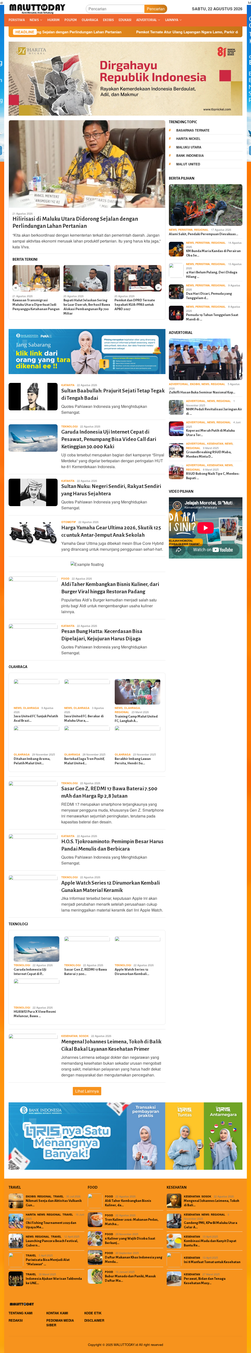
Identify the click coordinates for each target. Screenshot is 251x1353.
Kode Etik (92, 1313)
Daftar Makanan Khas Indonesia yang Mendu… (133, 1259)
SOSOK (84, 1036)
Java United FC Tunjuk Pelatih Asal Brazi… (36, 718)
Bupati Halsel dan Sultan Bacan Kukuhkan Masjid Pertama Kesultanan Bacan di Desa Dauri (136, 306)
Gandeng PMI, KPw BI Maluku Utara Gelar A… (210, 1225)
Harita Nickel (188, 138)
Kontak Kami (57, 1313)
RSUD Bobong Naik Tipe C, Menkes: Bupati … (212, 476)
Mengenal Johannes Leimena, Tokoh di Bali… (211, 1203)
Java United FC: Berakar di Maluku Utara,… (84, 718)
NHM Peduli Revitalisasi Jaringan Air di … (214, 411)
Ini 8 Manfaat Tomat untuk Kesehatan (212, 1262)
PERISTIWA (185, 230)
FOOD (65, 578)
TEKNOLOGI (69, 426)
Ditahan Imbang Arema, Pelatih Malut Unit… (32, 761)
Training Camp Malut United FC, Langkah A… (136, 719)
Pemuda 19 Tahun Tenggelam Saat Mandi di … (212, 317)
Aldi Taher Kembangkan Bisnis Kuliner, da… (128, 1203)
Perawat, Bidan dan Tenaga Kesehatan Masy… (205, 1281)
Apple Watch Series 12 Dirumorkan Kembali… (132, 972)
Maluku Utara (188, 147)
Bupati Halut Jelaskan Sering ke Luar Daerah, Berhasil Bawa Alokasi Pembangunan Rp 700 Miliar (36, 306)
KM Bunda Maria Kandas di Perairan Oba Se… (213, 253)
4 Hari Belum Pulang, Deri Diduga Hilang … (211, 274)
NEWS (18, 708)
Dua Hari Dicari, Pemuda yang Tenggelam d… (209, 296)
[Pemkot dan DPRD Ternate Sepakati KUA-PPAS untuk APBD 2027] (87, 278)
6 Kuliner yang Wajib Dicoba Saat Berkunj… (130, 1241)
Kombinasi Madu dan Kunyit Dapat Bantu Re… (210, 1243)
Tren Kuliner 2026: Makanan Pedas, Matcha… (132, 1222)
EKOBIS (195, 384)
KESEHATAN (69, 1036)
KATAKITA (68, 385)
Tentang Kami (21, 1313)
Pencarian (156, 9)
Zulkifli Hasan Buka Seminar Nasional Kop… (202, 392)
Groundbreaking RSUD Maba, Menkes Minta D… (209, 454)
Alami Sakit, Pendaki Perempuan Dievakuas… (203, 234)
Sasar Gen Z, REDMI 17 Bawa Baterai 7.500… (85, 972)
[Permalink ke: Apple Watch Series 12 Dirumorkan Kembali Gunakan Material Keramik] (137, 949)
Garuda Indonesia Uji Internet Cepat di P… (30, 972)
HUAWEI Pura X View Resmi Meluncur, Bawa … (35, 1014)
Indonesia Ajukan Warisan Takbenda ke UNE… (54, 1281)
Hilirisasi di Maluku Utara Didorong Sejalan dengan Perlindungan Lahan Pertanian (75, 222)
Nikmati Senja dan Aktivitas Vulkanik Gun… (54, 1203)
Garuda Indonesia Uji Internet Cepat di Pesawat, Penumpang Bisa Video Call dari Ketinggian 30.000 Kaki (108, 439)
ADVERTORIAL (178, 384)
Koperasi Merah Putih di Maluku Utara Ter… (210, 433)
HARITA (31, 1214)
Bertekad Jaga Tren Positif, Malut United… (84, 761)
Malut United (188, 164)
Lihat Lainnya (87, 1091)
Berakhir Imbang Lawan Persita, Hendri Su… (133, 761)
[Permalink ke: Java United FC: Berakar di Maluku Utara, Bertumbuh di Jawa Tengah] (87, 692)
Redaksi (16, 1320)
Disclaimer (94, 1320)
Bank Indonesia (190, 155)
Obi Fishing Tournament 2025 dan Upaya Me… (51, 1225)
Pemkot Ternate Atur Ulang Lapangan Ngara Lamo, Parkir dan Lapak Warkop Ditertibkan (150, 32)
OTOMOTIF (68, 522)
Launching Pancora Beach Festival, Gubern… (52, 1243)
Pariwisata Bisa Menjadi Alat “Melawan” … (48, 1262)
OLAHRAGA (31, 708)
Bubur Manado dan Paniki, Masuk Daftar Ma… (130, 1278)
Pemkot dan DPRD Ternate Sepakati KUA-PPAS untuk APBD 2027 (83, 304)
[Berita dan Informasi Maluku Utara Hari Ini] (38, 8)
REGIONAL (122, 712)
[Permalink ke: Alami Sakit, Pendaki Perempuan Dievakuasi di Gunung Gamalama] (205, 205)
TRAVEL (58, 1196)
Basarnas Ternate (193, 130)
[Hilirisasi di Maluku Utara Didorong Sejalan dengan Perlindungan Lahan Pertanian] (87, 164)
